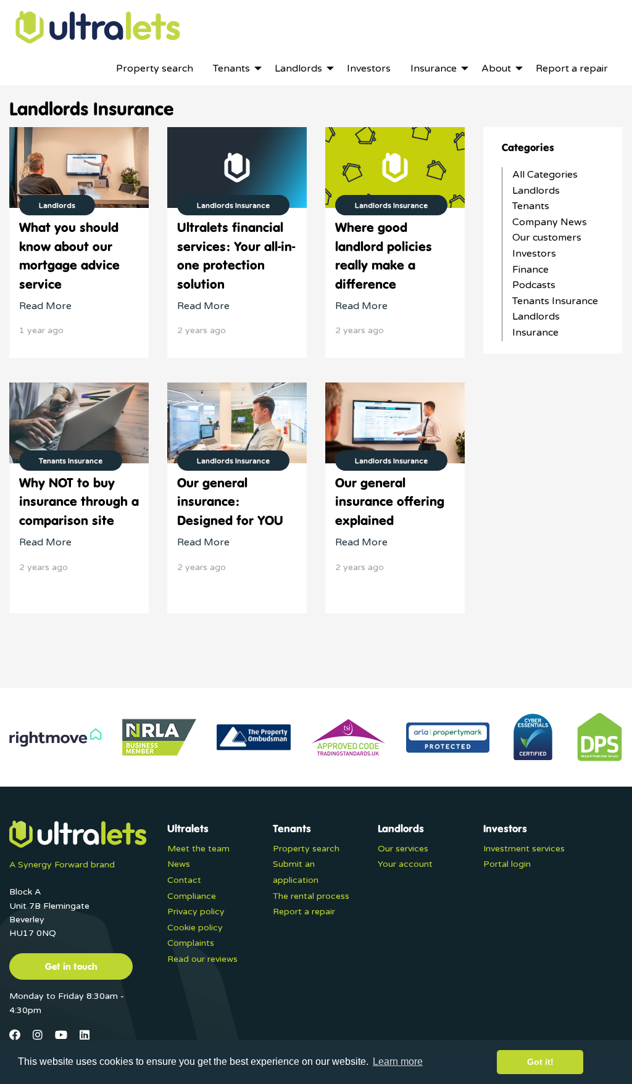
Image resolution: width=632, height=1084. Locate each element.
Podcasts (533, 285)
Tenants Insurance (555, 301)
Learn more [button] (398, 1061)
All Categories (545, 174)
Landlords (536, 190)
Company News (549, 222)
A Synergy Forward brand (62, 864)
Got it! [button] (540, 1062)
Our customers (546, 237)
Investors (534, 253)
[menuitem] (154, 68)
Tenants (530, 206)
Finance (530, 269)
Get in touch (71, 966)
